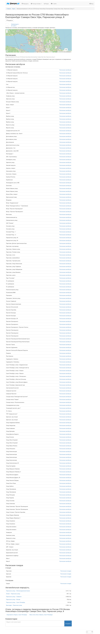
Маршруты (26, 3)
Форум (47, 3)
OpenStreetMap (62, 51)
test (44, 631)
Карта (13, 8)
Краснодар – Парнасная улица (14, 605)
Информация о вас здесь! (15, 24)
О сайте (54, 3)
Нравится (10, 20)
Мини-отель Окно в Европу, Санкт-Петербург (41, 614)
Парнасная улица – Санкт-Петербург (15, 602)
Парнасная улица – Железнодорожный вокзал (18, 590)
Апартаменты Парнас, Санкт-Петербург (17, 614)
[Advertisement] (84, 36)
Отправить (68, 623)
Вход (91, 3)
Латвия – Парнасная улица (13, 593)
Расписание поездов (65, 571)
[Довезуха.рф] (13, 4)
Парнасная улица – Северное (13, 596)
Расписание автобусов (65, 70)
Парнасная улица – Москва (13, 599)
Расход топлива (36, 3)
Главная (9, 8)
